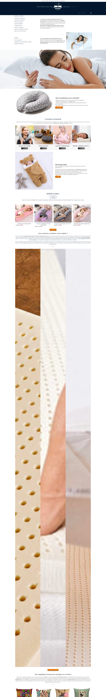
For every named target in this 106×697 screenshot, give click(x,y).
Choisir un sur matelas (53, 669)
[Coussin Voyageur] (57, 6)
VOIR (58, 176)
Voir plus (53, 229)
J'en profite (59, 107)
